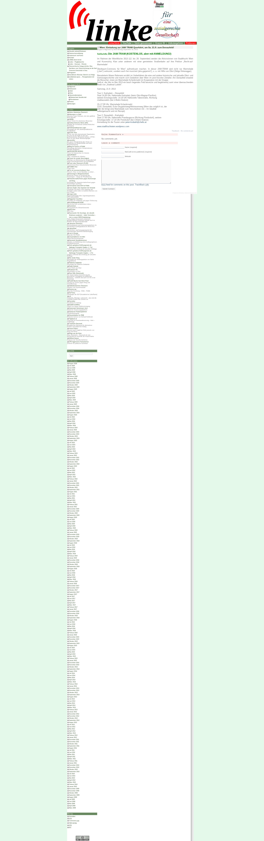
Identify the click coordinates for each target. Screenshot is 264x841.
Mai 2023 (72, 447)
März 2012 (72, 733)
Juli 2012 (72, 724)
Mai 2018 (72, 575)
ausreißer (72, 140)
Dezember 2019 (74, 534)
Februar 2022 (73, 479)
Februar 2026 (73, 376)
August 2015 (73, 645)
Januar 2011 (73, 763)
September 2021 (74, 489)
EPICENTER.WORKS (76, 151)
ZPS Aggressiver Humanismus (79, 342)
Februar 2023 (73, 453)
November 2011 (74, 741)
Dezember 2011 (74, 739)
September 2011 (74, 746)
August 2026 (73, 363)
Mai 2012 (72, 729)
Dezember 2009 (74, 788)
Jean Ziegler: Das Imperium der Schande (82, 188)
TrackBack (142, 185)
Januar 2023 (73, 455)
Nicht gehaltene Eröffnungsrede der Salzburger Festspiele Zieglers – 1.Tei (81, 252)
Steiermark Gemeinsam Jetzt (78, 308)
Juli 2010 (72, 773)
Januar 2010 (73, 786)
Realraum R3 (73, 270)
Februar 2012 (73, 735)
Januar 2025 (73, 404)
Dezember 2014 (74, 662)
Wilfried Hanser (74, 338)
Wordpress (181, 192)
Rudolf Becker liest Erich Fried (78, 281)
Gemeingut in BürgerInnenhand (79, 174)
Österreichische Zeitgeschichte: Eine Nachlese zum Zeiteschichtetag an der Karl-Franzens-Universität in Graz (83, 68)
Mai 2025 (72, 395)
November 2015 (74, 639)
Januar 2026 (73, 378)
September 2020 (74, 515)
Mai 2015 (72, 652)
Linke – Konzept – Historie (78, 64)
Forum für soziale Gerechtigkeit (79, 158)
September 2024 (74, 412)
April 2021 (72, 500)
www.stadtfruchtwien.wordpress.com (113, 126)
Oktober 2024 (73, 410)
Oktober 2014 (73, 667)
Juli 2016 (72, 622)
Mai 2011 (72, 754)
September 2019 (74, 541)
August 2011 (73, 748)
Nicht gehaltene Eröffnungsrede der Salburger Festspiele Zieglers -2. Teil (80, 246)
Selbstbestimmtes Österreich (78, 286)
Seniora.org (72, 289)
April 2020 (72, 526)
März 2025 (72, 400)
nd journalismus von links (77, 237)
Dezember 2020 (74, 509)
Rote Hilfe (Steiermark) (76, 273)
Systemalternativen (76, 95)
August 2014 (73, 671)
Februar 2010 (73, 784)
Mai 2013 (72, 703)
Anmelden (72, 816)
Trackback (175, 131)
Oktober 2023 (73, 436)
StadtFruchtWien (74, 304)
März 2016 (72, 630)
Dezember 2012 (74, 714)
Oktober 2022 (73, 462)
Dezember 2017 (74, 586)
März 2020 (72, 528)
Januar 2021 (73, 506)
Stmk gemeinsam (143, 43)
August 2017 (73, 594)
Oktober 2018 (73, 564)
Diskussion (72, 89)
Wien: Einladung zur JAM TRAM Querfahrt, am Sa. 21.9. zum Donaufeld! (137, 47)
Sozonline (72, 301)
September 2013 (74, 694)
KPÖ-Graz (72, 209)
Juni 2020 (72, 521)
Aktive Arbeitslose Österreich (78, 112)
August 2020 (73, 517)
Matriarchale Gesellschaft (78, 97)
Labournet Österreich (75, 223)
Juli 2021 (72, 494)
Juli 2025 (72, 391)
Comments (74, 820)
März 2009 (72, 808)
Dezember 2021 (74, 483)
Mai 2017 (72, 600)
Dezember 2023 (74, 432)
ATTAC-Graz (73, 132)
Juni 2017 (72, 598)
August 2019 (73, 543)
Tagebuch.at (73, 318)
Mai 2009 (72, 803)
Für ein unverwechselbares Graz (79, 170)
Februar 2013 (73, 709)
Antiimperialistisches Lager (77, 127)
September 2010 (74, 771)
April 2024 (72, 423)
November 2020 (74, 511)
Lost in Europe (73, 233)
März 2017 (72, 605)
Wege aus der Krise (75, 333)
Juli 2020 (72, 519)
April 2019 (72, 551)
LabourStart (72, 228)
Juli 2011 (72, 750)
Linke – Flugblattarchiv (77, 62)
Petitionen (191, 43)
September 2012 (74, 720)
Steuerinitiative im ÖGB (76, 315)
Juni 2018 (72, 573)
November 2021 (74, 485)
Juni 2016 (72, 624)
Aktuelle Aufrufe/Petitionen (77, 51)
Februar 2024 (73, 427)
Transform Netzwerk (75, 323)
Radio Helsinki (73, 266)
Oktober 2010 (73, 769)
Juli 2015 (72, 647)
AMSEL (71, 119)
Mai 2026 (72, 370)
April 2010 (72, 780)
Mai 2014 (72, 677)
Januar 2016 (73, 635)
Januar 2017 (73, 609)
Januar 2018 (73, 583)
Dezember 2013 (74, 688)
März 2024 (72, 425)
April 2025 (72, 398)
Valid (73, 823)
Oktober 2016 (73, 615)
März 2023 (72, 451)
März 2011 (72, 759)
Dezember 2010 (74, 765)
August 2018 (73, 568)
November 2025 (74, 383)
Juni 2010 (72, 776)
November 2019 (74, 536)
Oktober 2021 (73, 487)
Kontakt (71, 57)
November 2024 (74, 408)
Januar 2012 (73, 737)
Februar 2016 (73, 632)
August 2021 (73, 492)
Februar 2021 (73, 504)
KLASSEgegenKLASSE (76, 202)
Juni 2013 (72, 701)
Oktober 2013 (73, 692)
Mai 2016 (72, 626)
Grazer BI (160, 43)
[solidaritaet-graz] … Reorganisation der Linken (81, 78)
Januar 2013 (73, 712)
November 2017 (74, 588)
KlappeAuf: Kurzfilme (75, 199)
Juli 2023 (72, 442)
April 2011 (72, 756)
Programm (72, 72)
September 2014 (74, 669)
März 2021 (72, 502)
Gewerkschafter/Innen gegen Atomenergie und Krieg (82, 180)
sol (70, 296)
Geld (71, 91)
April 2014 (72, 679)
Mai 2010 (72, 778)
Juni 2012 (72, 726)
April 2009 (72, 806)
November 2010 (74, 767)
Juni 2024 (72, 419)
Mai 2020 (72, 524)
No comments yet (187, 131)
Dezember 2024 (74, 406)
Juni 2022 (72, 470)
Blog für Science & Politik (77, 146)
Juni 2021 (72, 496)
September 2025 (74, 387)
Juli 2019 (72, 545)
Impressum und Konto (76, 55)
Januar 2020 (73, 532)
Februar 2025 (73, 402)
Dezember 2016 (74, 611)
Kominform (72, 206)
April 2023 (72, 449)
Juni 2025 (72, 393)
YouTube (127, 43)
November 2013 (74, 690)
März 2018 (72, 579)
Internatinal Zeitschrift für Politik (79, 185)
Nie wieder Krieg (74, 258)
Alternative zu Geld (75, 114)
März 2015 (72, 656)
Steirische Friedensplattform (78, 311)
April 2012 (72, 731)
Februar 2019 (73, 556)
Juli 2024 (72, 417)
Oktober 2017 (73, 590)
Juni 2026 (72, 368)
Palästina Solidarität (75, 262)
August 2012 (73, 722)
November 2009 (74, 791)
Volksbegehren (175, 43)
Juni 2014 (72, 675)
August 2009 (73, 797)
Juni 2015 (72, 650)
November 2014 (74, 665)
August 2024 (73, 415)
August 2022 (73, 466)
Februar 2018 (73, 581)
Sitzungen (72, 104)
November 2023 (74, 434)
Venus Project (73, 328)
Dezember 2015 (74, 637)
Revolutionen (74, 99)
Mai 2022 (72, 472)
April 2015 (72, 654)
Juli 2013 (72, 699)
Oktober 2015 (73, 641)
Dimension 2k (193, 192)
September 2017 (74, 592)
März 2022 (72, 477)
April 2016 (72, 628)
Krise (71, 93)
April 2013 (72, 705)
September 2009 (74, 795)
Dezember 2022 (74, 457)
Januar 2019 (73, 558)
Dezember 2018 (74, 560)
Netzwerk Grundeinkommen (78, 240)
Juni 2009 (72, 801)
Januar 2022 (73, 481)
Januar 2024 (73, 430)
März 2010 (72, 782)
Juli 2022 (72, 468)
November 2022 (74, 459)
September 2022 (74, 464)
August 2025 (73, 389)
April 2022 (72, 474)
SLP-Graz (72, 293)
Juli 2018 (72, 571)
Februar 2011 (73, 761)
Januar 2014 (73, 686)
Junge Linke (73, 194)
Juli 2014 (72, 673)
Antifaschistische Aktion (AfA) (78, 123)
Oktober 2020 (73, 513)
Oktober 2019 (73, 539)
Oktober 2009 (73, 793)
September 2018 (74, 566)
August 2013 (73, 697)
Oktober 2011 (73, 744)
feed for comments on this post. (117, 185)
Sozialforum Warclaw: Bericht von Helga (82, 75)
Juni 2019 (72, 547)
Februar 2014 (73, 684)
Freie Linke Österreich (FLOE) (78, 163)
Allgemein (72, 86)
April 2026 (72, 372)
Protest (71, 101)
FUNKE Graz (73, 167)
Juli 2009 (72, 799)
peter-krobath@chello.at (136, 122)
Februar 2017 (73, 607)
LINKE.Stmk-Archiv (75, 60)
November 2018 (74, 562)
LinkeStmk (114, 43)
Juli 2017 (72, 596)
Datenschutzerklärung (76, 53)
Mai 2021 (72, 498)
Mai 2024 (72, 421)
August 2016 (73, 620)
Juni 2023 (72, 445)
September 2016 (74, 618)
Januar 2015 (73, 660)
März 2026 (72, 374)
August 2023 (73, 440)
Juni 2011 (72, 752)
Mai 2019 (72, 549)
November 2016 (74, 613)
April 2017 (72, 603)
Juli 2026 (72, 365)
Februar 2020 (73, 530)
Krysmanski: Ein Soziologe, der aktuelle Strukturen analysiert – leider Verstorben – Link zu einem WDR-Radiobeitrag (82, 215)
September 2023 (74, 438)
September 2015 (74, 643)
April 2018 (72, 577)
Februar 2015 (73, 658)
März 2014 (72, 682)
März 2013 (72, 707)
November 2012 (74, 716)
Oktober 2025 (73, 385)
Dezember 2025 (74, 380)
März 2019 (72, 553)
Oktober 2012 (73, 718)
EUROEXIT (72, 155)
